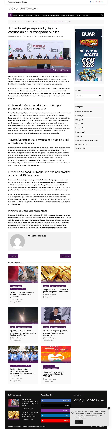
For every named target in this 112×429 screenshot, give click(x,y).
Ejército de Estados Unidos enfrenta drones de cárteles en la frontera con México (23, 332)
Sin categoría (79, 144)
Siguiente (64, 256)
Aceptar (79, 422)
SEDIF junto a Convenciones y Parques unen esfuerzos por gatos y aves (22, 294)
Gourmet (37, 15)
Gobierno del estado (67, 15)
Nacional (21, 15)
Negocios (29, 15)
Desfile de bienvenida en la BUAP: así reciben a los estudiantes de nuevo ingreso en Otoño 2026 (22, 372)
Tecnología (86, 15)
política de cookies (80, 418)
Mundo (78, 15)
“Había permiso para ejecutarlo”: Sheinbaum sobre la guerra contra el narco (55, 332)
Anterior (14, 256)
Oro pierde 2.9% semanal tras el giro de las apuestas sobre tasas (55, 290)
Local (15, 15)
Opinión (77, 136)
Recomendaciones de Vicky (50, 15)
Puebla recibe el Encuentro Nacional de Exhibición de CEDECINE (53, 374)
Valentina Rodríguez (15, 36)
